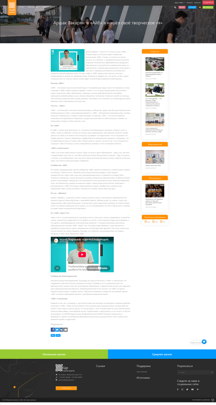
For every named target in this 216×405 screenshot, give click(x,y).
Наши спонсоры (142, 372)
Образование (33, 7)
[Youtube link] (192, 389)
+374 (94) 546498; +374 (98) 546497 (69, 377)
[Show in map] (15, 387)
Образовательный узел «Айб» (14, 400)
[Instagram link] (182, 389)
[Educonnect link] (200, 7)
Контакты (190, 2)
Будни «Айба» (179, 2)
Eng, (156, 221)
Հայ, (148, 221)
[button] (208, 7)
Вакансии (198, 2)
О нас (21, 7)
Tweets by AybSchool (198, 342)
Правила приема (49, 7)
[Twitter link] (187, 389)
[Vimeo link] (197, 389)
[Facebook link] (177, 389)
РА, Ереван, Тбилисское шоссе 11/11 (69, 375)
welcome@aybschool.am (65, 380)
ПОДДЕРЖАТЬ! (208, 2)
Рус (163, 221)
